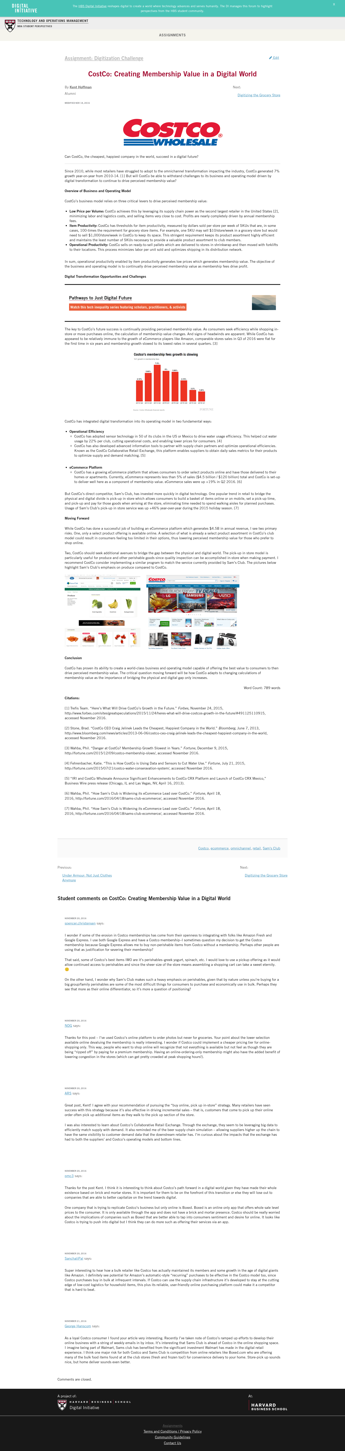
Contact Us (172, 1443)
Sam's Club (271, 848)
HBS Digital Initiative (92, 6)
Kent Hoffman (81, 87)
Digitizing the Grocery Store (259, 95)
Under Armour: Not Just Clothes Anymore (87, 877)
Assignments (172, 35)
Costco (203, 848)
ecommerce (220, 848)
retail (257, 848)
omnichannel (241, 848)
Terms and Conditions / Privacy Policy (173, 1431)
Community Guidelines (172, 1437)
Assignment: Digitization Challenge (104, 58)
